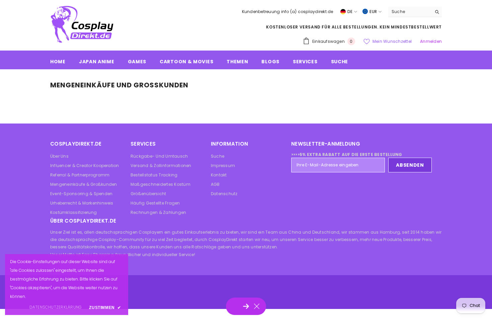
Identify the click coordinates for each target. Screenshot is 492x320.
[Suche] (415, 12)
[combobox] (409, 12)
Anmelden (431, 41)
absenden (410, 165)
